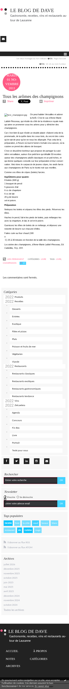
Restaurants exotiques (23, 381)
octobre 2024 (10, 605)
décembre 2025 (12, 569)
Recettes (19, 301)
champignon (9, 263)
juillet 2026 (9, 564)
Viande (15, 362)
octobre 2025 (10, 578)
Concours (17, 420)
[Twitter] (16, 461)
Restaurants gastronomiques (26, 389)
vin (19, 530)
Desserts (16, 309)
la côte (26, 523)
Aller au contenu (10, 3)
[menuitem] (34, 58)
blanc (54, 523)
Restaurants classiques (23, 373)
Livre (14, 435)
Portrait (16, 443)
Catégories (38, 658)
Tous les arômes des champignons (33, 96)
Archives (13, 666)
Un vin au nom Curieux (56, 64)
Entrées (16, 316)
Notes (10, 658)
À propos (40, 651)
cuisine (28, 530)
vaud (35, 523)
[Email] (3, 39)
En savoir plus (42, 686)
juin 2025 (8, 582)
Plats (14, 339)
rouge (38, 530)
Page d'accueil (60, 59)
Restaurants (20, 366)
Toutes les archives (14, 610)
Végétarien (17, 354)
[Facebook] (6, 461)
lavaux (45, 523)
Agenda (16, 413)
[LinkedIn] (26, 461)
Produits (19, 297)
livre (17, 523)
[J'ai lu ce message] (65, 680)
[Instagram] (36, 461)
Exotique (16, 324)
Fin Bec (16, 428)
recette (8, 523)
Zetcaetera (20, 405)
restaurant (10, 530)
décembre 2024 (12, 596)
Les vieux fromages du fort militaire (31, 59)
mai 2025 (8, 587)
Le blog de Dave (32, 10)
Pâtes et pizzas (19, 331)
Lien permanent (15, 259)
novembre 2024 (12, 600)
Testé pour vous (20, 450)
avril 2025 (9, 591)
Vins (17, 401)
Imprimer (48, 101)
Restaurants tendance (23, 396)
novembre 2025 (12, 573)
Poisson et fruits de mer (24, 346)
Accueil (12, 651)
